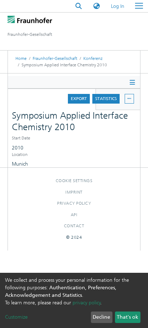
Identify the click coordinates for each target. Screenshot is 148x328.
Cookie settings (74, 180)
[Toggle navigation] (139, 6)
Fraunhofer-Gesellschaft (55, 58)
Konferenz (92, 58)
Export (79, 98)
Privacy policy (74, 203)
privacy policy (87, 303)
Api (74, 214)
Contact (74, 225)
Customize (16, 317)
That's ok (127, 317)
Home (21, 58)
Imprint (74, 192)
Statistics (106, 98)
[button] (97, 6)
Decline (101, 317)
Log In (118, 6)
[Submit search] (79, 6)
